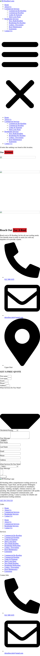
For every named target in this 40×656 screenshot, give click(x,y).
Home (6, 5)
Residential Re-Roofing (17, 23)
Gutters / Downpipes (16, 25)
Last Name (4, 447)
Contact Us (8, 31)
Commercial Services (11, 9)
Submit (3, 477)
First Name (4, 442)
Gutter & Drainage (15, 15)
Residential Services (11, 19)
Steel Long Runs (15, 17)
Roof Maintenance (15, 27)
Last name (4, 378)
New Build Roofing (16, 21)
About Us (7, 7)
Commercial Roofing (16, 13)
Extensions (13, 29)
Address (3, 385)
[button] (20, 74)
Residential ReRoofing (12, 545)
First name (4, 376)
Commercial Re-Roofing (17, 11)
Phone (2, 383)
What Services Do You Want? (10, 388)
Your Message (5, 438)
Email (2, 381)
